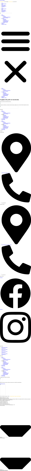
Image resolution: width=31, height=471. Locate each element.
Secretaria (3, 18)
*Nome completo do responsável (4, 400)
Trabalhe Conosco (4, 3)
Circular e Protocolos (6, 20)
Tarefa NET (3, 6)
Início (2, 88)
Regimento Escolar (5, 21)
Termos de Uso (3, 348)
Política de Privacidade (4, 347)
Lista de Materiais (5, 95)
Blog (2, 4)
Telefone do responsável (3, 402)
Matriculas (4, 19)
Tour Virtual (3, 22)
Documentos (4, 93)
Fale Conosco (3, 119)
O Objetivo (3, 15)
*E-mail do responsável (3, 401)
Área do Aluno (3, 5)
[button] (15, 56)
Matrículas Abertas (4, 24)
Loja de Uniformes (5, 17)
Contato (3, 23)
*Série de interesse (2, 405)
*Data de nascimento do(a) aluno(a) (4, 404)
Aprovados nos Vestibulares (6, 90)
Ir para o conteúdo (2, 0)
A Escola (4, 16)
